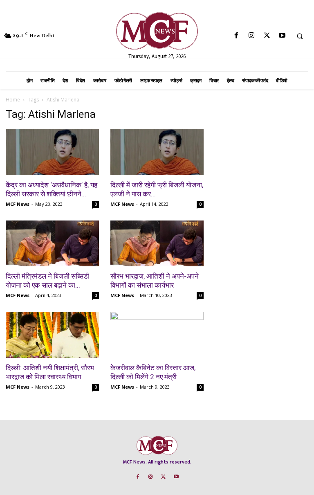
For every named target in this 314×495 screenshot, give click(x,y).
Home (13, 99)
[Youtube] (281, 35)
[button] (299, 36)
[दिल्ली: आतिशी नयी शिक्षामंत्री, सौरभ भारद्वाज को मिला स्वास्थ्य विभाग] (52, 335)
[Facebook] (236, 35)
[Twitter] (266, 35)
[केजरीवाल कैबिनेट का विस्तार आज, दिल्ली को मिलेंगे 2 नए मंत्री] (157, 335)
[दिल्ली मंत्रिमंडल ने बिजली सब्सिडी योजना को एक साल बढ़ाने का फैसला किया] (52, 243)
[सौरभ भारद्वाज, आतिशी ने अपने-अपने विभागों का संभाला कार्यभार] (157, 243)
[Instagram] (251, 35)
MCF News (17, 204)
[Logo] (157, 31)
